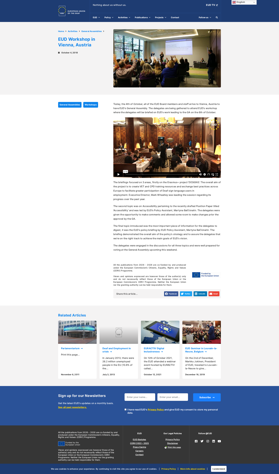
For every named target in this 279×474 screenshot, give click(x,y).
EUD (95, 17)
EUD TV (210, 4)
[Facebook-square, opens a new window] (196, 441)
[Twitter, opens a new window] (202, 441)
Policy (107, 17)
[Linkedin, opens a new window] (214, 441)
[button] (171, 293)
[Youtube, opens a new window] (219, 441)
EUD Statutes (139, 439)
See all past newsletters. (72, 407)
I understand (218, 469)
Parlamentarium (70, 348)
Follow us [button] (204, 17)
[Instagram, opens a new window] (208, 441)
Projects (159, 17)
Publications (141, 17)
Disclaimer (172, 443)
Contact (175, 17)
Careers (139, 451)
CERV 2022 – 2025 (139, 443)
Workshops (91, 104)
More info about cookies (192, 469)
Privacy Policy (156, 409)
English (240, 2)
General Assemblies (91, 31)
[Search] (216, 17)
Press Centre (139, 447)
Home (61, 31)
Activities (123, 17)
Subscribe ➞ (206, 397)
